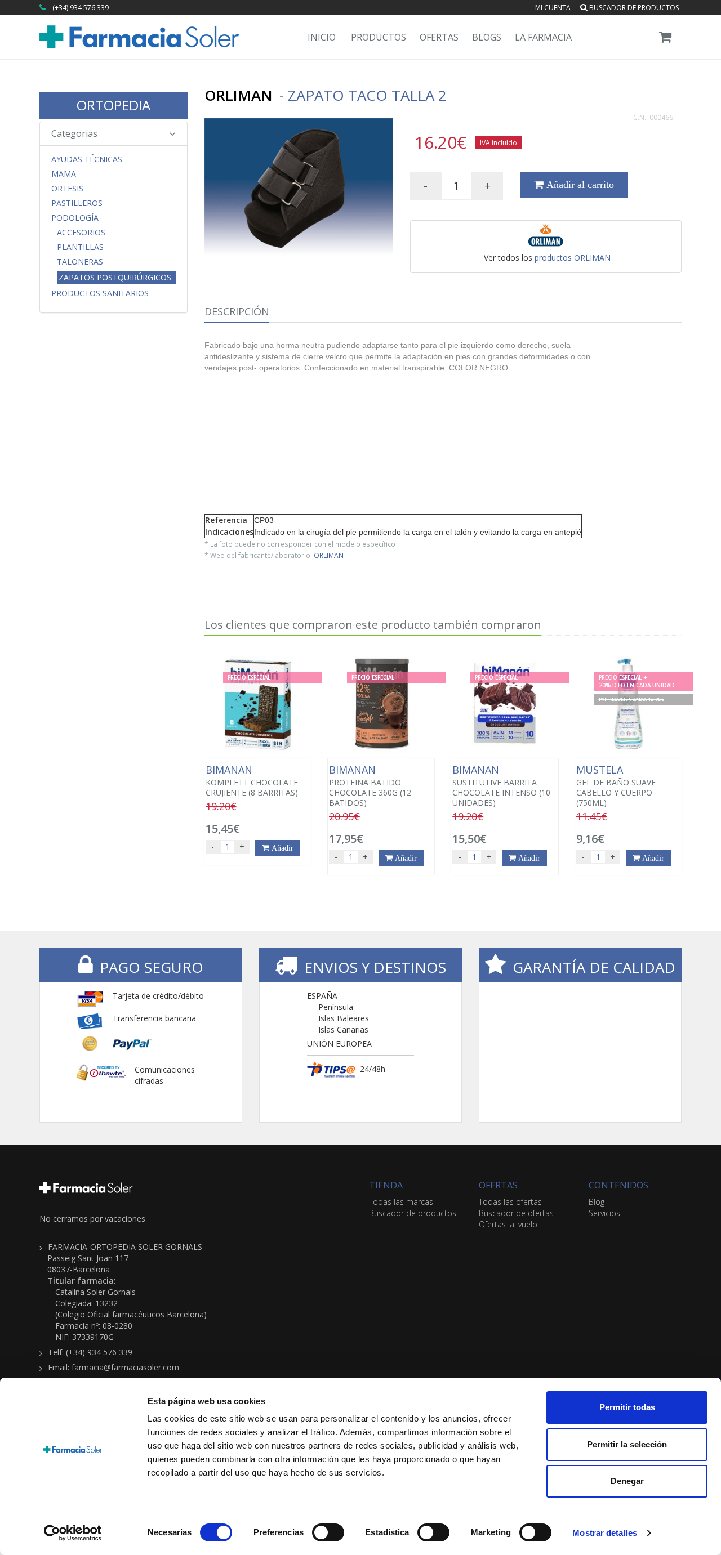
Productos (378, 37)
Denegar (627, 1481)
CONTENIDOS (618, 1185)
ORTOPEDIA (113, 105)
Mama (63, 174)
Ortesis (67, 189)
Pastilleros (77, 203)
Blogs (486, 37)
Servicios (604, 1213)
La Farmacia (543, 37)
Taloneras (80, 262)
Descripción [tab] (236, 311)
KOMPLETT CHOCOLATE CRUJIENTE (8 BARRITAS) (252, 781)
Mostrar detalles (604, 1533)
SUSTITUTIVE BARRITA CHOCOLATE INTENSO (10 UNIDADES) (501, 786)
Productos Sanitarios (100, 293)
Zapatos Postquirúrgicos (115, 277)
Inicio (322, 37)
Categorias (74, 133)
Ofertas (439, 37)
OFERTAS (498, 1185)
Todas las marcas (401, 1201)
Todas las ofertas (510, 1201)
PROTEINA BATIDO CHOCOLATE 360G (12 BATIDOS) (370, 786)
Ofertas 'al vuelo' (509, 1224)
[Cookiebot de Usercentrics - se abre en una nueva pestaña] (73, 1533)
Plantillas (80, 247)
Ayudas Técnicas (86, 159)
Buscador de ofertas (516, 1213)
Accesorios (81, 232)
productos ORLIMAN (573, 257)
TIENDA (386, 1185)
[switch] (328, 1532)
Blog (596, 1201)
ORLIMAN (329, 555)
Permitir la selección (627, 1444)
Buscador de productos (633, 7)
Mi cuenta (553, 7)
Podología (75, 218)
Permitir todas (627, 1407)
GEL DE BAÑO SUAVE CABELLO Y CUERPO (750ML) (616, 786)
